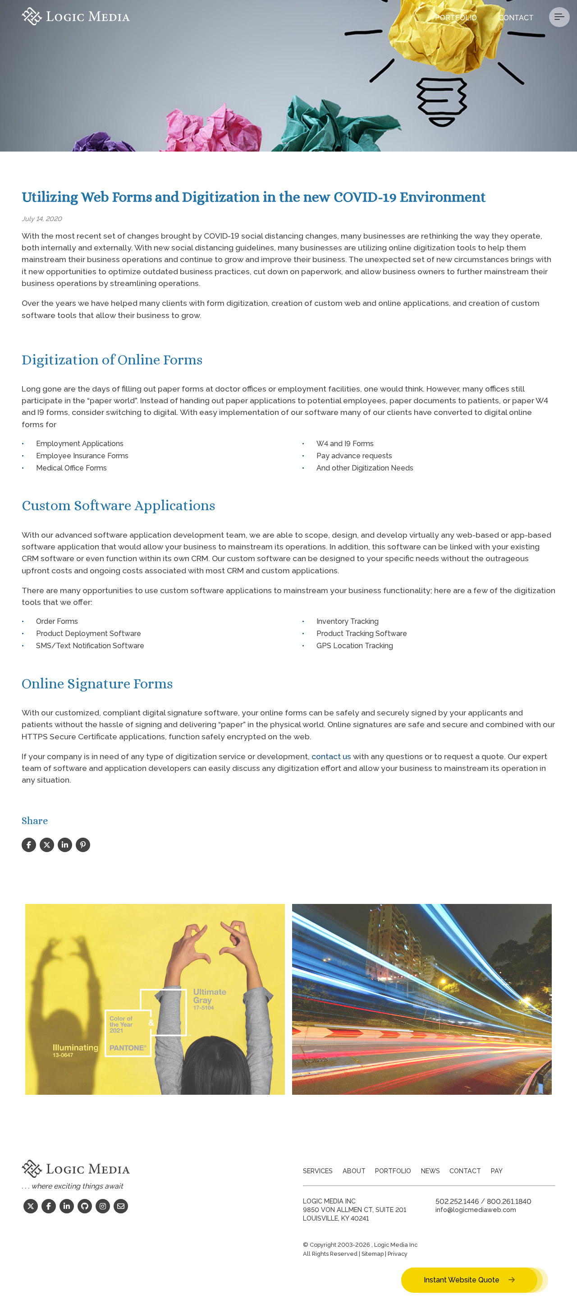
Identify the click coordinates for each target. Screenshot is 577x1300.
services (318, 1171)
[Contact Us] (121, 1206)
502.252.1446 (457, 1201)
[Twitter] (30, 1206)
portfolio (393, 1171)
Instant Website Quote (462, 1280)
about (354, 1171)
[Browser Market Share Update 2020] (422, 999)
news (430, 1171)
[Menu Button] (559, 17)
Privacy (398, 1253)
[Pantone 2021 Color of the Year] (155, 999)
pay (497, 1171)
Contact (516, 18)
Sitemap (373, 1253)
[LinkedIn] (67, 1206)
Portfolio (456, 18)
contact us (331, 756)
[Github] (85, 1206)
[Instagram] (103, 1206)
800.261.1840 (509, 1201)
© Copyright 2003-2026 (337, 1244)
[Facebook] (48, 1206)
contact (465, 1171)
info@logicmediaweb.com (475, 1209)
